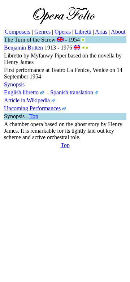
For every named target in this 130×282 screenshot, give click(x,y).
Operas (63, 32)
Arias (101, 32)
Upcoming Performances (32, 108)
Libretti (83, 32)
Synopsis (14, 84)
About (118, 32)
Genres (42, 32)
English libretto (21, 92)
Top (33, 116)
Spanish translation (71, 92)
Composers (17, 32)
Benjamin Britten (23, 47)
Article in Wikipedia (27, 100)
